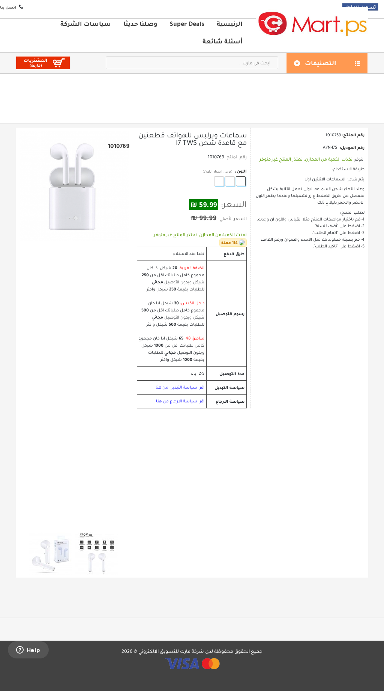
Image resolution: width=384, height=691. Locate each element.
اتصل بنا (8, 7)
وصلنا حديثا (140, 23)
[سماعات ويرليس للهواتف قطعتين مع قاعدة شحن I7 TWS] (50, 553)
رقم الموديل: (352, 147)
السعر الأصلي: (232, 218)
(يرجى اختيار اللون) (217, 171)
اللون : (240, 171)
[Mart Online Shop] (312, 23)
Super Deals (187, 23)
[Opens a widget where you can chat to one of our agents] (28, 650)
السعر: (234, 204)
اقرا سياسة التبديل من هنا (180, 387)
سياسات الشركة (85, 23)
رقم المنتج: (236, 156)
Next (81, 521)
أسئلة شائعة (222, 41)
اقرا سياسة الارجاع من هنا (180, 401)
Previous (67, 521)
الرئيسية (230, 23)
